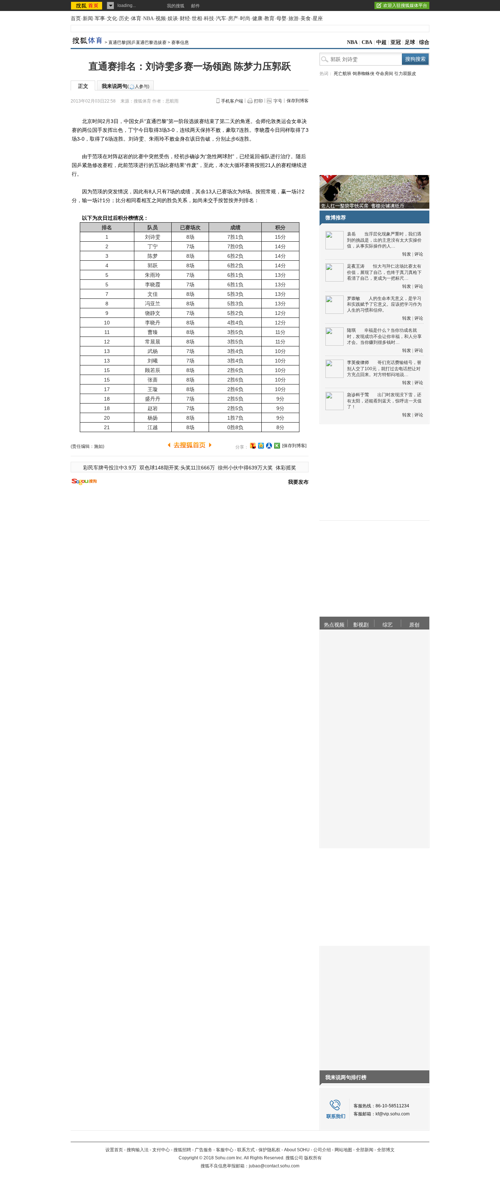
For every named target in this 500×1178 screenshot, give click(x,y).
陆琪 (351, 330)
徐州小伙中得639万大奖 (245, 468)
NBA (148, 18)
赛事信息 (180, 42)
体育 (136, 18)
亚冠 (396, 42)
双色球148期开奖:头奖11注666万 (177, 468)
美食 (306, 18)
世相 (197, 18)
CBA (367, 42)
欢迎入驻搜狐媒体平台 (405, 5)
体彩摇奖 (286, 468)
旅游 (293, 18)
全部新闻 (364, 1149)
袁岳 (351, 234)
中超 (381, 42)
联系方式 (246, 1149)
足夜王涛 (356, 266)
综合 (424, 42)
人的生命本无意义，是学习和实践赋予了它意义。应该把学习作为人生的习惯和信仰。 (384, 304)
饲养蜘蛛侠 (363, 73)
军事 (100, 18)
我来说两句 (125, 86)
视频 (161, 18)
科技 (209, 18)
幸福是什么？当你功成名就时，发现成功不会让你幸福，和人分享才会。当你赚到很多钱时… (384, 336)
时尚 (245, 18)
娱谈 (173, 18)
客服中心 (225, 1149)
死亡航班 (342, 73)
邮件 (195, 5)
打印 (258, 101)
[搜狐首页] (87, 5)
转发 (406, 254)
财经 (185, 18)
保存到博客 (298, 100)
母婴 (281, 18)
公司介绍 (322, 1149)
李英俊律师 (358, 362)
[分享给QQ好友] (261, 446)
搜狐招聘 (182, 1149)
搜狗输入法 (138, 1149)
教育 (269, 18)
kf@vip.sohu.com (393, 1113)
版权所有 (313, 1157)
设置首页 (114, 1149)
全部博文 (386, 1149)
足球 (410, 42)
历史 (124, 18)
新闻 (88, 18)
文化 (112, 18)
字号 (277, 101)
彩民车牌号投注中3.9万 (110, 468)
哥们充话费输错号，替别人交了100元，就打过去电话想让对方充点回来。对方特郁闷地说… (384, 368)
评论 (418, 254)
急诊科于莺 (358, 394)
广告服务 (203, 1149)
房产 (233, 18)
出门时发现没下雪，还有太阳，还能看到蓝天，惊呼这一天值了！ (384, 400)
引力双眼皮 (405, 73)
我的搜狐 (175, 5)
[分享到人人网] (269, 446)
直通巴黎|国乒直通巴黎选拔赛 (137, 42)
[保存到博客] (294, 445)
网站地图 (343, 1149)
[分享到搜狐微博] (253, 446)
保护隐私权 (269, 1149)
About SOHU (297, 1149)
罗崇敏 (353, 298)
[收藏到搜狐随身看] (277, 446)
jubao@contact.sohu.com (274, 1165)
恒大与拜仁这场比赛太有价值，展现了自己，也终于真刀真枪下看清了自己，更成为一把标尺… (384, 272)
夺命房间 (384, 73)
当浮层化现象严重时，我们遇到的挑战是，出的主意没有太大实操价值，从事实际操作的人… (384, 240)
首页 (76, 18)
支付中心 (161, 1149)
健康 (257, 18)
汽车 (221, 18)
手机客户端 (232, 101)
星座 (318, 18)
